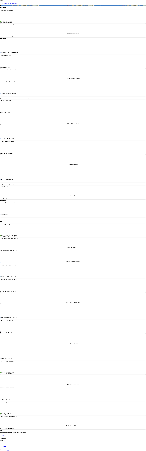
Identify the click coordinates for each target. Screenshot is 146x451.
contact (16, 3)
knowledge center (11, 3)
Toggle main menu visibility (4, 0)
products (3, 3)
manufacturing (7, 3)
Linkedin (3, 435)
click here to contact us (3, 441)
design (4, 3)
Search (8, 450)
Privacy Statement (4, 446)
